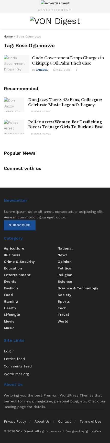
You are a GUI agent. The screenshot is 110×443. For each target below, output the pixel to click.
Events (10, 281)
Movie (9, 321)
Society (64, 295)
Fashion (11, 288)
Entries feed (14, 359)
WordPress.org (16, 374)
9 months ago (40, 111)
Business (12, 255)
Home (8, 36)
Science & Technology (78, 288)
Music (9, 328)
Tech (62, 308)
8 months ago (40, 133)
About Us (42, 421)
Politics (64, 268)
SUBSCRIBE (19, 225)
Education (13, 268)
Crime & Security (19, 262)
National (65, 248)
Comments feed (18, 366)
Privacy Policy (15, 421)
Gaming (11, 301)
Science (65, 281)
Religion (65, 275)
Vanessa (42, 69)
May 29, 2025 (61, 69)
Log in (9, 351)
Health (10, 308)
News (63, 255)
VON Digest (24, 431)
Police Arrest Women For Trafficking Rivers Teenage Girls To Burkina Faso (66, 124)
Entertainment (17, 275)
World (63, 321)
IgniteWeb (93, 431)
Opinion (65, 262)
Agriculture (14, 248)
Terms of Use (90, 421)
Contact (64, 421)
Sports (64, 301)
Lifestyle (12, 315)
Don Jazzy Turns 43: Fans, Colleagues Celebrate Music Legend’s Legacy (65, 102)
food (8, 295)
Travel (63, 315)
